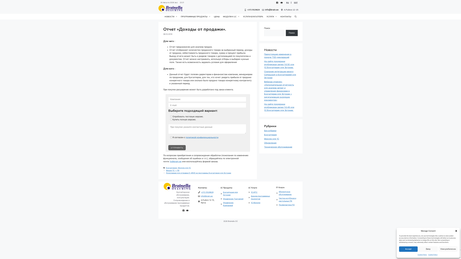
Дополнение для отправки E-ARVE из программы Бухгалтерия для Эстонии (198, 173)
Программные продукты (194, 16)
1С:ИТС (254, 192)
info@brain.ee (207, 196)
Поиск (267, 28)
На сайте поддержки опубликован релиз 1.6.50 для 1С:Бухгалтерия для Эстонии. (279, 64)
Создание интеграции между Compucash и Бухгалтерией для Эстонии (280, 74)
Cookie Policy (422, 255)
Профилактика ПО (287, 205)
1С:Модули (255, 203)
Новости (169, 16)
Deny (428, 249)
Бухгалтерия (171, 168)
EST (296, 2)
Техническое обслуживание (278, 147)
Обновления (270, 143)
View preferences (448, 249)
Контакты (285, 16)
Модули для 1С (184, 168)
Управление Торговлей (233, 199)
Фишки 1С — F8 (172, 170)
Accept (408, 249)
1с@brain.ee (176, 161)
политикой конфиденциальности (202, 137)
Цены (217, 16)
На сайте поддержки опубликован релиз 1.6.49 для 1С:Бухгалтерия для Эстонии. (279, 107)
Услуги (270, 16)
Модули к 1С (230, 16)
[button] (456, 231)
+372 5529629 (207, 192)
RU (287, 2)
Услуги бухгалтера (253, 16)
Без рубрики (270, 131)
